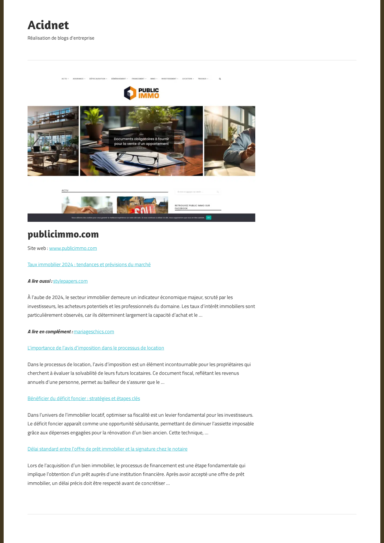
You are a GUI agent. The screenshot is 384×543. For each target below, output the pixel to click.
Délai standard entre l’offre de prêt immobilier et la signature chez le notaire (108, 449)
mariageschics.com (94, 331)
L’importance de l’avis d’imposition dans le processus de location (96, 348)
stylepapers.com (70, 281)
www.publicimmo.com (73, 248)
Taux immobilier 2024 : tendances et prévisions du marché (89, 264)
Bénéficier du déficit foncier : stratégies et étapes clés (84, 398)
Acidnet (48, 24)
